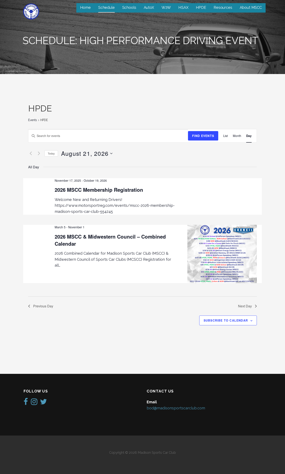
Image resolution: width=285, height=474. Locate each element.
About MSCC (251, 7)
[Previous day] (30, 153)
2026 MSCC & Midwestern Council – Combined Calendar (110, 240)
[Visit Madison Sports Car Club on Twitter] (43, 403)
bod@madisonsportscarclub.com (176, 408)
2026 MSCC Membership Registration (99, 189)
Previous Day (43, 306)
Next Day (245, 306)
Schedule (106, 7)
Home (85, 7)
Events (32, 120)
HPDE (201, 7)
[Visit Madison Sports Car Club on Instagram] (34, 403)
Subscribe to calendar (226, 320)
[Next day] (38, 153)
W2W (166, 7)
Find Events (203, 136)
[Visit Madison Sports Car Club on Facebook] (26, 403)
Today (51, 153)
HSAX (183, 7)
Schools (129, 7)
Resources (223, 7)
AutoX (149, 7)
